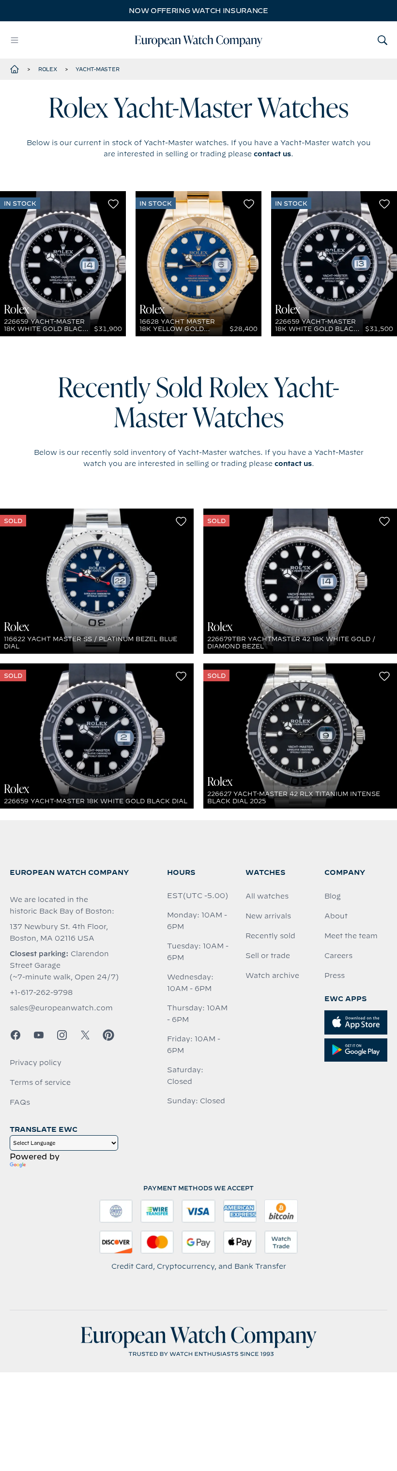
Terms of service (40, 1082)
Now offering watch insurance (198, 11)
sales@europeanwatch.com (61, 1008)
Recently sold (270, 936)
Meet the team (351, 936)
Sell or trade (267, 956)
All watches (267, 896)
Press (334, 975)
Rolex (47, 69)
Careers (338, 956)
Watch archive (272, 975)
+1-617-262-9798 (41, 992)
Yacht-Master (97, 69)
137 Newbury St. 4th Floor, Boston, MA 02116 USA (59, 932)
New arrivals (268, 916)
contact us (272, 154)
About (336, 916)
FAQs (20, 1102)
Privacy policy (35, 1062)
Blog (332, 896)
